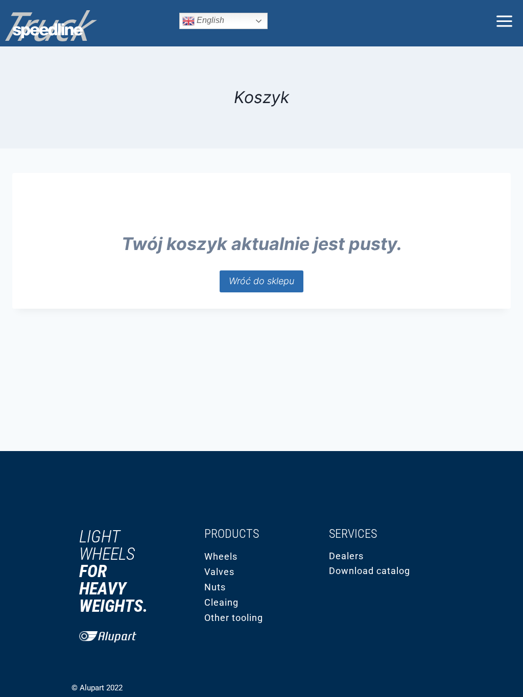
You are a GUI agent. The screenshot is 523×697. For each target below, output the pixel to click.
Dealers (346, 556)
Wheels (220, 556)
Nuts (215, 587)
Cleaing (221, 602)
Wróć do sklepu (261, 281)
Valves (219, 571)
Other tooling (233, 617)
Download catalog (369, 570)
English (209, 20)
